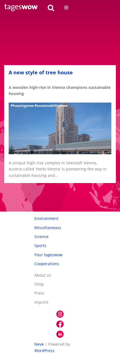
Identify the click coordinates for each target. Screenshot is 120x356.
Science (41, 236)
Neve (39, 344)
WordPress (44, 350)
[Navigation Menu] (66, 7)
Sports (40, 245)
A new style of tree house (41, 72)
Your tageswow (48, 254)
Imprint (41, 302)
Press (39, 293)
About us (42, 275)
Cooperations (46, 263)
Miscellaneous (47, 227)
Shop (39, 284)
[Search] (50, 7)
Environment (46, 218)
